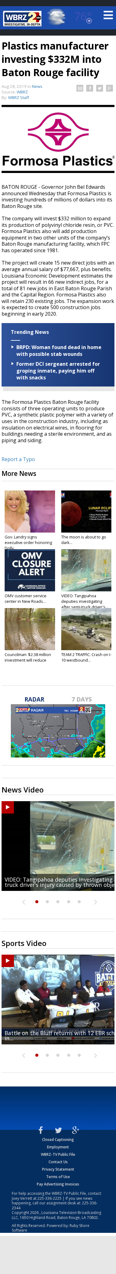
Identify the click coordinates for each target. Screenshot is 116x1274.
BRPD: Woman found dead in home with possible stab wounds (58, 350)
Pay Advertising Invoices (58, 1184)
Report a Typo (18, 459)
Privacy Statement (58, 1169)
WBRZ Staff (18, 97)
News (37, 86)
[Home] (23, 18)
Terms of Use (58, 1176)
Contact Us (58, 1161)
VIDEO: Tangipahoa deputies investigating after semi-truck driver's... (84, 601)
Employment (58, 1147)
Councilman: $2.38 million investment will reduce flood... (28, 660)
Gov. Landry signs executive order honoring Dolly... (28, 542)
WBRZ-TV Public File (58, 1154)
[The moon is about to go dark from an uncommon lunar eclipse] (86, 511)
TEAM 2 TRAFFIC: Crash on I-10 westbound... (86, 657)
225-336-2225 (49, 1198)
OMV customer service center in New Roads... (25, 598)
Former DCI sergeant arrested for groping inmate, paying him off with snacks (58, 371)
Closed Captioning (58, 1139)
